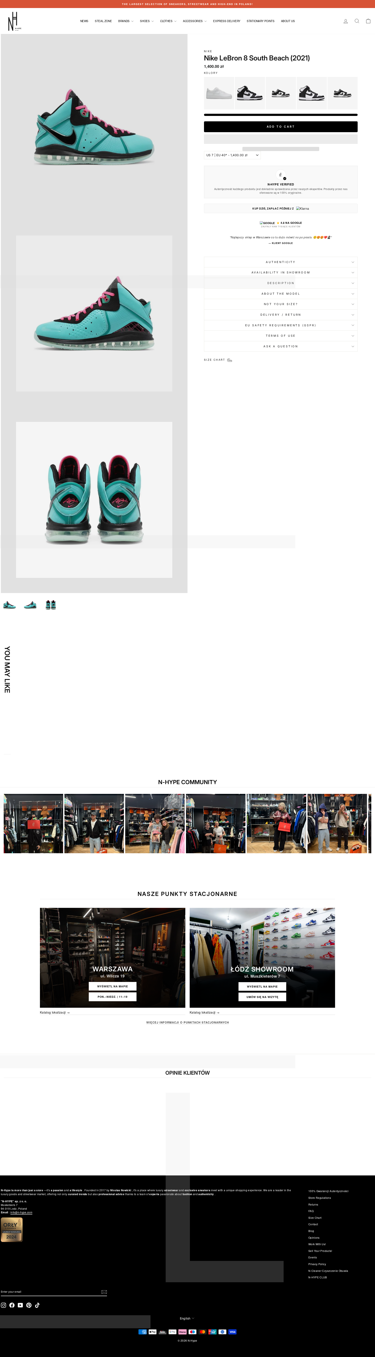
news (84, 21)
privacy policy (317, 1264)
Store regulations (319, 1197)
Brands (124, 21)
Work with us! (317, 1244)
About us (288, 21)
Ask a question (280, 346)
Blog (311, 1231)
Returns (313, 1204)
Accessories (193, 21)
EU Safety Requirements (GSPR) (281, 325)
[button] (281, 139)
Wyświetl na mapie (112, 986)
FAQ (311, 1211)
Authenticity (281, 262)
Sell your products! (320, 1251)
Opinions (314, 1237)
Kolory (211, 73)
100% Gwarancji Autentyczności (328, 1191)
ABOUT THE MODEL (281, 293)
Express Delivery (226, 21)
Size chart (315, 1217)
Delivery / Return (280, 314)
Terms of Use (281, 335)
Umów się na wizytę (262, 997)
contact (313, 1224)
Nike (208, 51)
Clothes (166, 21)
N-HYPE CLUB (317, 1277)
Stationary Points (260, 21)
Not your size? (281, 304)
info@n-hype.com (21, 1212)
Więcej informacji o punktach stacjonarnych (187, 1022)
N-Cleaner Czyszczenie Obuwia (328, 1270)
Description (280, 283)
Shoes (145, 21)
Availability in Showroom (281, 272)
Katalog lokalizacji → (55, 1012)
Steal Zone (103, 21)
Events (312, 1257)
